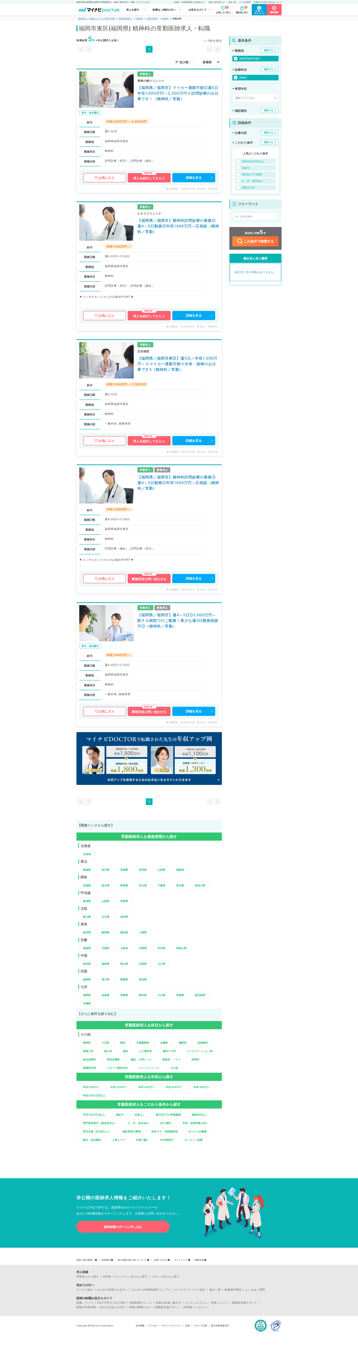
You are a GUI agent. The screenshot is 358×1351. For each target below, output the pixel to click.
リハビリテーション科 (200, 1051)
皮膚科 (164, 1042)
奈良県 (161, 948)
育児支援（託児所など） (97, 1131)
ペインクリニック (149, 1067)
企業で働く (142, 1139)
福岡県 (139, 18)
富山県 (87, 916)
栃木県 (105, 885)
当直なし (139, 1114)
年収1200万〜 (119, 1087)
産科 (125, 1051)
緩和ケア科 (169, 1051)
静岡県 (105, 932)
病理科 (195, 1059)
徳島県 (87, 979)
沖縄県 (87, 1003)
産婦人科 (88, 1051)
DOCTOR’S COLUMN (111, 1302)
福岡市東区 (152, 18)
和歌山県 (181, 948)
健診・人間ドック (141, 1059)
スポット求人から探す (165, 1276)
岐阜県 (87, 932)
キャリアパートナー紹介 (190, 1289)
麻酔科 (183, 1042)
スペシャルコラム (196, 1302)
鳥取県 (87, 963)
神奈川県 (200, 885)
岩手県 (105, 869)
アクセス (152, 1326)
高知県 (143, 979)
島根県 (105, 963)
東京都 (180, 885)
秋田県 (143, 869)
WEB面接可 (167, 1139)
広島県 (143, 963)
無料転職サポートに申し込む (123, 1227)
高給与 (120, 1114)
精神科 (165, 18)
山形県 (161, 869)
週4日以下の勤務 (252, 174)
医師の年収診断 (86, 1307)
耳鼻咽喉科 (142, 1042)
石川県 (105, 916)
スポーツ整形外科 (117, 1067)
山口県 (161, 963)
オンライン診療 (193, 1139)
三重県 (143, 932)
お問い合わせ (160, 1260)
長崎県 (124, 995)
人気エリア (118, 1139)
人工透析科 (145, 1051)
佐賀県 (105, 995)
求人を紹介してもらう (149, 178)
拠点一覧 (232, 2)
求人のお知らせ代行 (112, 1307)
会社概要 (140, 1326)
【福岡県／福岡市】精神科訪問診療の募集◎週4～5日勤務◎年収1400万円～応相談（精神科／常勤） (178, 483)
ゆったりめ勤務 (198, 1131)
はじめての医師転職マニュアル (151, 1289)
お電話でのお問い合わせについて (268, 2)
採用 (187, 1326)
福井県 (124, 916)
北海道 (87, 854)
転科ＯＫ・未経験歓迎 (165, 1131)
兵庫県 (143, 948)
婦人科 (108, 1051)
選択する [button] (268, 50)
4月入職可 (165, 1123)
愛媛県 (124, 979)
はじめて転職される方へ (112, 1289)
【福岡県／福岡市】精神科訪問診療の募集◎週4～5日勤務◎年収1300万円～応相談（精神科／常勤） (178, 226)
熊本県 (143, 995)
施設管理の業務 (132, 1131)
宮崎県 (180, 995)
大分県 (161, 995)
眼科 (122, 1042)
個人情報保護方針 (220, 1326)
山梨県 (105, 901)
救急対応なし (199, 1114)
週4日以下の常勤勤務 (168, 1114)
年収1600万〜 (174, 1087)
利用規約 (105, 1260)
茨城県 (87, 885)
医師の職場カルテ (140, 1307)
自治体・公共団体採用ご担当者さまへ (189, 2)
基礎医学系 (89, 1067)
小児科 (105, 1042)
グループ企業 (200, 1326)
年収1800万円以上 (94, 1114)
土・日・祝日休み (138, 1123)
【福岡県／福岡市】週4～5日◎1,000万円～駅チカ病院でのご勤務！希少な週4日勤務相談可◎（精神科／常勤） (177, 620)
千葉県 (161, 885)
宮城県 (124, 869)
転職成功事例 (233, 1289)
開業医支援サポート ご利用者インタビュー (182, 1307)
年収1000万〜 (91, 1087)
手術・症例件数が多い (195, 1123)
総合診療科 (89, 1059)
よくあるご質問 (255, 1289)
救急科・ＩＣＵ (171, 1059)
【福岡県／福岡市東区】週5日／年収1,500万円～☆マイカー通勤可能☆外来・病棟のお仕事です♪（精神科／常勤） (177, 364)
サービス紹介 (84, 1289)
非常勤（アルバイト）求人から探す (125, 1276)
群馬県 (124, 885)
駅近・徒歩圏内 (92, 1139)
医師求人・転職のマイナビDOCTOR (96, 18)
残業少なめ (248, 187)
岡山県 (124, 963)
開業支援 (199, 1260)
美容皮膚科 (113, 1059)
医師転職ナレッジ (141, 1302)
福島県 (180, 869)
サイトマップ (181, 1260)
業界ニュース (219, 1302)
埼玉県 (143, 885)
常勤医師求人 (125, 18)
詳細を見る (194, 177)
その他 (174, 1067)
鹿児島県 (200, 995)
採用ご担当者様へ (85, 1260)
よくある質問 (244, 2)
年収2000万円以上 (94, 1095)
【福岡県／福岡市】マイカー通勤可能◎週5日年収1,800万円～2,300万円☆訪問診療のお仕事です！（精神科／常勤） (178, 93)
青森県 (87, 869)
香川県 (105, 979)
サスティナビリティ (171, 1326)
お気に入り (106, 178)
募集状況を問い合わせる (149, 579)
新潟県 (87, 901)
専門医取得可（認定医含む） (100, 1123)
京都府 (105, 948)
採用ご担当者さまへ (217, 2)
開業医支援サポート (244, 1302)
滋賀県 (87, 948)
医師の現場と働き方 (168, 1302)
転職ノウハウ (84, 1302)
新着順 (207, 62)
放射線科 (202, 1042)
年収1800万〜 (201, 1087)
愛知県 (124, 932)
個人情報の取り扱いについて (132, 1260)
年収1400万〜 (146, 1087)
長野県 (124, 901)
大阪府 (124, 948)
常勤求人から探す (87, 1276)
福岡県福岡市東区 (249, 58)
